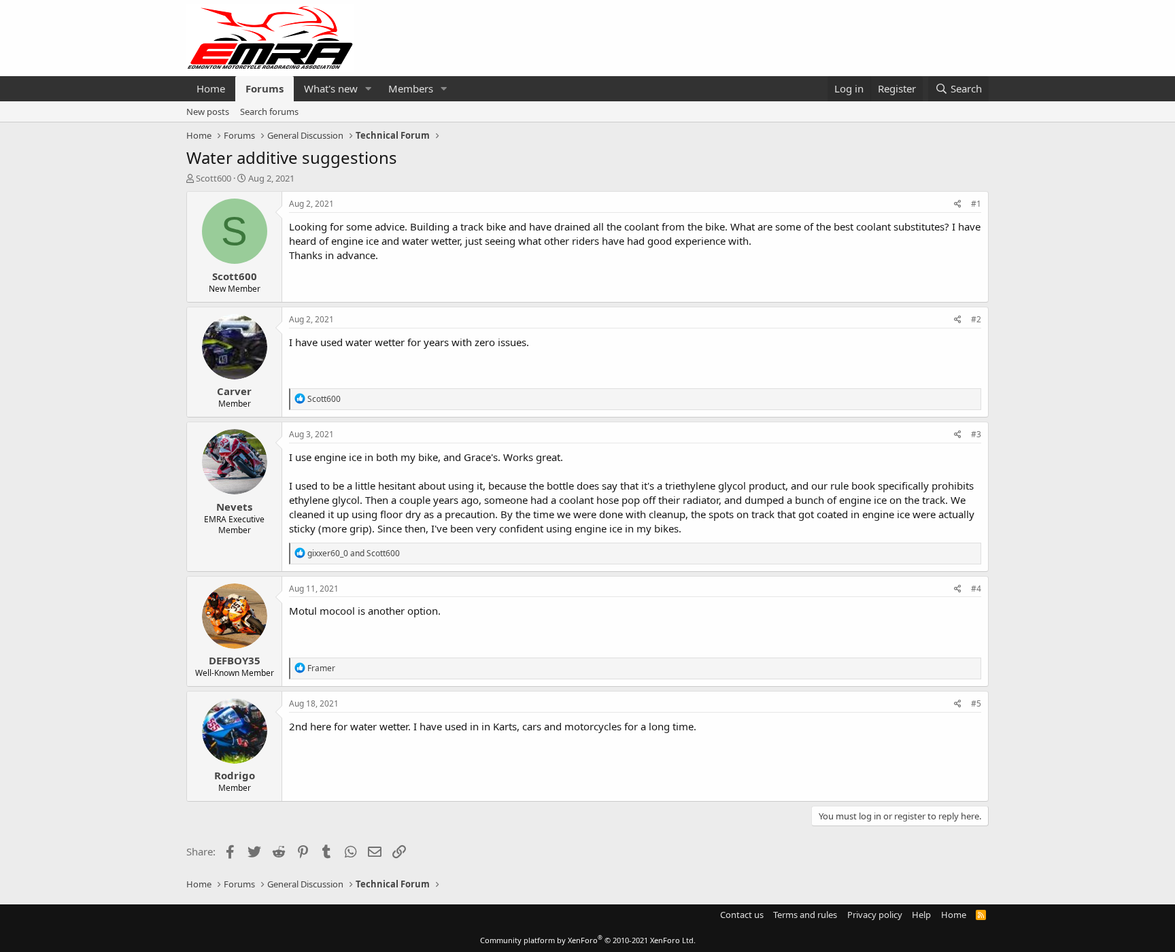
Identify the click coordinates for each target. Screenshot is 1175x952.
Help (921, 914)
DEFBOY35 (234, 660)
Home (211, 88)
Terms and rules (805, 914)
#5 (976, 703)
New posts (207, 111)
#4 (976, 588)
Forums (264, 88)
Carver (234, 391)
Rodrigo (234, 775)
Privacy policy (874, 914)
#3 (976, 434)
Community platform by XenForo (588, 940)
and (353, 553)
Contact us (742, 914)
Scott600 (213, 178)
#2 (976, 319)
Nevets (234, 506)
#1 (976, 203)
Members (410, 88)
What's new (331, 88)
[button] (368, 88)
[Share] (957, 204)
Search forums (269, 111)
